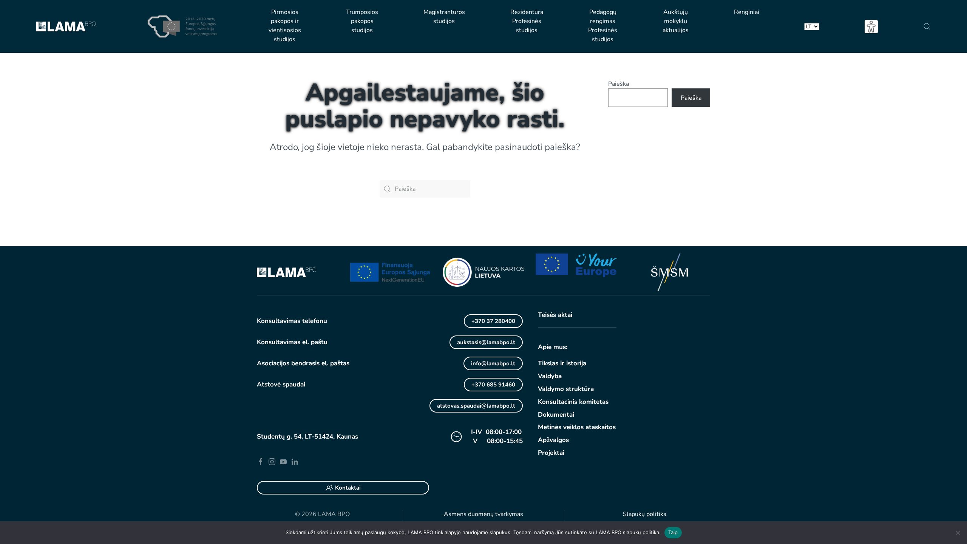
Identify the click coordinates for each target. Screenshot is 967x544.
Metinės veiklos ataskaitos (577, 427)
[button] (927, 26)
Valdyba (550, 376)
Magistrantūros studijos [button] (444, 16)
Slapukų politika (644, 514)
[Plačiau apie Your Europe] (576, 265)
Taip (673, 532)
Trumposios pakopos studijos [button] (362, 21)
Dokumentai (556, 414)
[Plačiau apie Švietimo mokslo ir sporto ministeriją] (669, 272)
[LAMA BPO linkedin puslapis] (294, 461)
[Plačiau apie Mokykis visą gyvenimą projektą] (390, 272)
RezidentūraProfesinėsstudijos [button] (526, 21)
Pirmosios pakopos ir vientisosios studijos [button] (285, 25)
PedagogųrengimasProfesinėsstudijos (602, 25)
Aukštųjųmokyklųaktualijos (676, 21)
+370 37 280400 (493, 321)
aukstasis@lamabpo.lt (486, 342)
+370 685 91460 (493, 384)
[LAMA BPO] (286, 272)
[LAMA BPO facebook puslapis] (260, 461)
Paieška (618, 84)
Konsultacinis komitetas (573, 401)
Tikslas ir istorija (562, 363)
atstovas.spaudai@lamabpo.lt (476, 406)
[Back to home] (66, 26)
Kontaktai (348, 487)
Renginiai (746, 12)
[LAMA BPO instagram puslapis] (272, 461)
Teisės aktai (555, 315)
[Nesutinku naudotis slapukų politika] (957, 532)
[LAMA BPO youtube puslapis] (283, 461)
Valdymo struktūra (566, 389)
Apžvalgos (553, 440)
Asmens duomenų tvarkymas (483, 514)
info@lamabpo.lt (493, 363)
